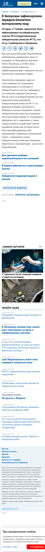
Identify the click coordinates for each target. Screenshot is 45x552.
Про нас (5, 448)
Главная (5, 11)
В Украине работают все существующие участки (22, 167)
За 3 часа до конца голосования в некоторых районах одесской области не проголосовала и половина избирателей (21, 423)
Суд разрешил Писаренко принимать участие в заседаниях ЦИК (20, 408)
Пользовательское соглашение (15, 462)
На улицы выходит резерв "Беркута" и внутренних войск (20, 438)
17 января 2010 (27, 12)
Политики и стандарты (11, 459)
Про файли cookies (10, 547)
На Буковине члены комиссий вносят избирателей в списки (20, 385)
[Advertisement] (22, 219)
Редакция (6, 457)
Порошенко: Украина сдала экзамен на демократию (21, 316)
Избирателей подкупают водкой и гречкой (19, 177)
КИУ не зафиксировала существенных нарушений (21, 373)
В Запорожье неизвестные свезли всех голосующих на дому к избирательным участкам (21, 330)
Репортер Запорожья (27, 194)
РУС (36, 3)
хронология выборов (15, 188)
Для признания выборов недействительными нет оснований (20, 157)
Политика (15, 11)
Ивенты (5, 454)
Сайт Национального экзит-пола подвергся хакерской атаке (19, 361)
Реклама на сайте (9, 451)
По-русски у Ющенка (13, 398)
